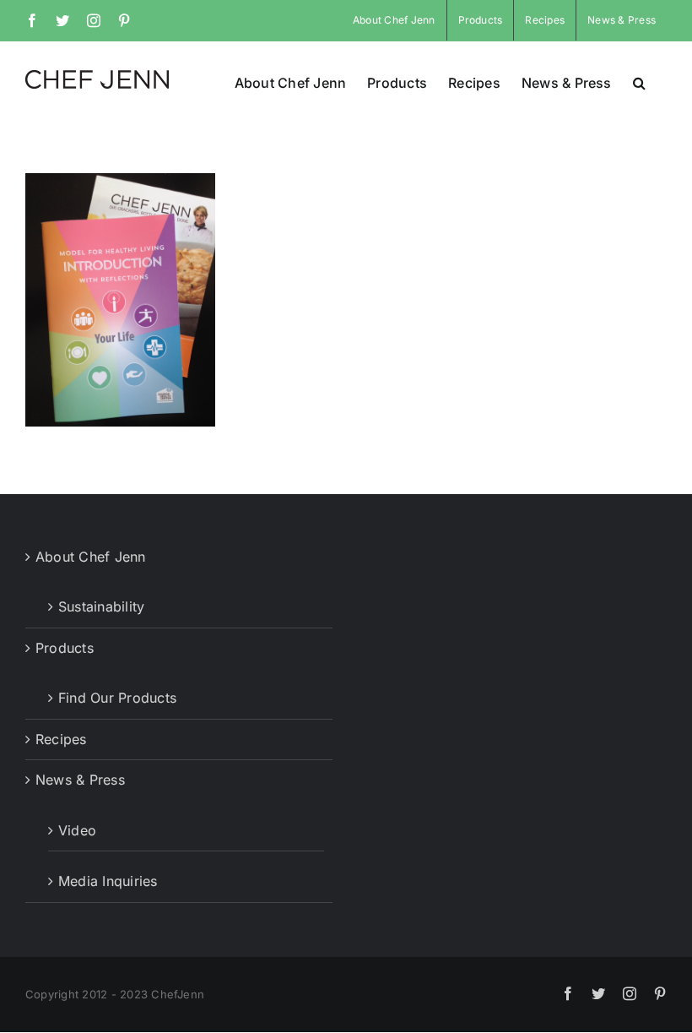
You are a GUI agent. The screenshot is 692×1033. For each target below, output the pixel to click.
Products (64, 647)
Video (77, 830)
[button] (639, 81)
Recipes (61, 739)
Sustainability (101, 606)
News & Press (80, 779)
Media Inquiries (108, 881)
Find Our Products (117, 697)
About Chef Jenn (90, 556)
